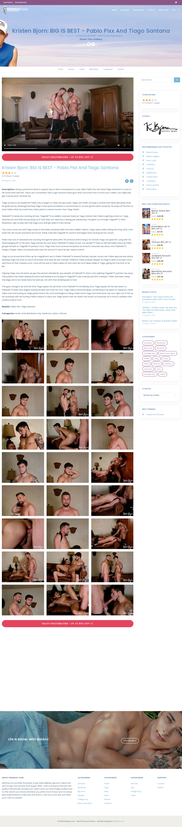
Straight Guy (149, 374)
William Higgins (152, 156)
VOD (173, 10)
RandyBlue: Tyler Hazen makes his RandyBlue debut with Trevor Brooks (158, 298)
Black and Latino (167, 353)
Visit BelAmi (129, 741)
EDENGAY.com (118, 821)
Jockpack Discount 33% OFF (161, 256)
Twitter (160, 787)
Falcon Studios (152, 185)
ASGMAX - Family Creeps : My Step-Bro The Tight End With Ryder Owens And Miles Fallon (159, 310)
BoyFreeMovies (21, 2)
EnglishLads (151, 173)
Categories (138, 10)
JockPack (150, 164)
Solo (159, 369)
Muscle (156, 364)
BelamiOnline (152, 152)
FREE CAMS (163, 10)
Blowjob (160, 348)
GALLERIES (124, 10)
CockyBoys (151, 181)
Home (114, 10)
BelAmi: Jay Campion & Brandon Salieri (159, 321)
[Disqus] (67, 664)
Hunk (146, 364)
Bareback (161, 343)
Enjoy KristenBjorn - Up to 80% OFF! (66, 157)
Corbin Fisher (152, 177)
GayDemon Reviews (155, 414)
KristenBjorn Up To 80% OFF (160, 227)
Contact (161, 783)
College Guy (150, 353)
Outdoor (168, 364)
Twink (162, 374)
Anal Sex (148, 369)
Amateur (148, 343)
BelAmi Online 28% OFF (160, 212)
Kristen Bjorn (151, 189)
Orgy (156, 358)
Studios (151, 10)
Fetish (147, 358)
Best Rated (94, 69)
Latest (82, 69)
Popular (70, 36)
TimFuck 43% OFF (160, 242)
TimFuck (150, 168)
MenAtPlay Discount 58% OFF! (161, 272)
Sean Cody (151, 160)
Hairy (165, 358)
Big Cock (148, 348)
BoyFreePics (8, 2)
